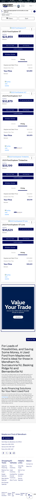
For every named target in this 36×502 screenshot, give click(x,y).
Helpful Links (21, 462)
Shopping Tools (6, 462)
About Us (29, 466)
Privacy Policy (9, 494)
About (28, 461)
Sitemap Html (22, 494)
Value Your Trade (10, 45)
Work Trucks (13, 480)
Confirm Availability (18, 49)
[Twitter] (6, 453)
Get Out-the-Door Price (27, 36)
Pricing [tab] (23, 59)
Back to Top (31, 339)
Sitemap (18, 494)
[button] (32, 29)
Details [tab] (13, 59)
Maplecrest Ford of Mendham (4, 494)
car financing (5, 397)
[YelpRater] (10, 453)
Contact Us (8, 438)
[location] (34, 1)
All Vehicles (13, 462)
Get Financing (26, 45)
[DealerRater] (13, 453)
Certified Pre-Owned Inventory (13, 476)
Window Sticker (10, 54)
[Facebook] (3, 453)
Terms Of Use (13, 494)
